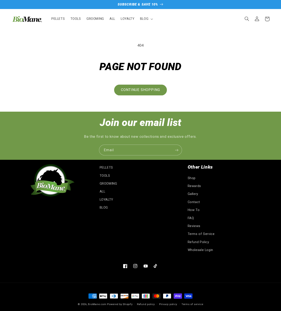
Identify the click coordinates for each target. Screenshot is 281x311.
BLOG (104, 207)
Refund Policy (198, 242)
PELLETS (106, 167)
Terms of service (192, 304)
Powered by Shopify (119, 304)
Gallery (193, 194)
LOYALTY (106, 200)
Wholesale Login (200, 250)
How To (194, 210)
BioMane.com (97, 304)
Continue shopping (140, 90)
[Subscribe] (177, 150)
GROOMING (108, 184)
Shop (192, 178)
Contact (194, 202)
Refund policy (146, 304)
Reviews (194, 226)
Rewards (194, 186)
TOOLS (105, 176)
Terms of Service (201, 234)
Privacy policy (168, 304)
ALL (102, 191)
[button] (146, 19)
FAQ (191, 218)
